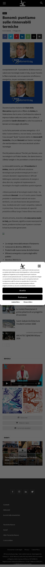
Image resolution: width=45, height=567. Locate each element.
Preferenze (22, 297)
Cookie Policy (16, 302)
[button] (39, 266)
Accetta (23, 290)
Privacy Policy (28, 302)
